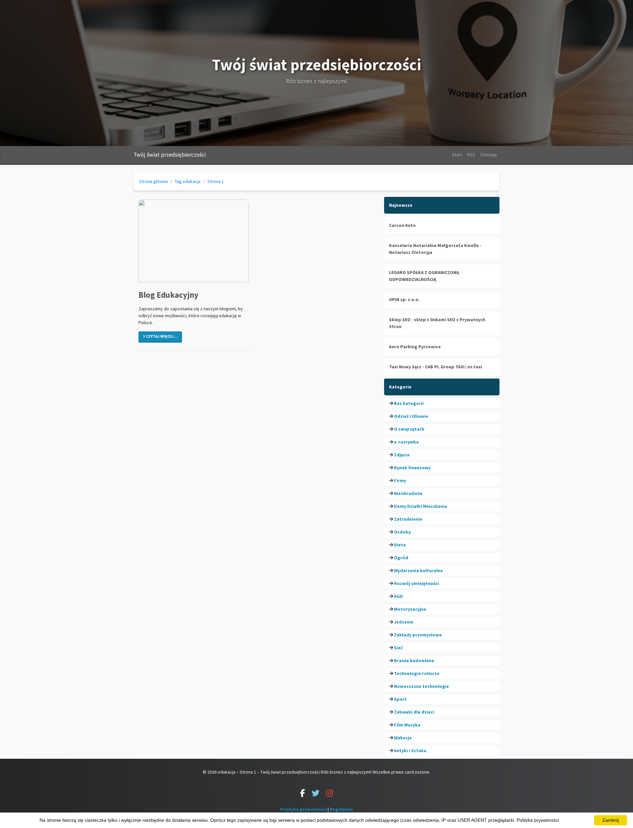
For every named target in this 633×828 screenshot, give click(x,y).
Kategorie (400, 387)
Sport (400, 699)
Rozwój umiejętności (416, 583)
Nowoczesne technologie (421, 686)
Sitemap (488, 155)
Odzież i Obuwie (411, 416)
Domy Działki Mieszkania (420, 506)
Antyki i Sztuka (410, 750)
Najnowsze (400, 205)
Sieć (398, 648)
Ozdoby (402, 532)
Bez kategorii (409, 403)
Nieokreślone (408, 493)
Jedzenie (403, 622)
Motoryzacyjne (410, 609)
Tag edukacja (187, 181)
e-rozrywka (406, 442)
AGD (398, 596)
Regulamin (341, 809)
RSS (471, 155)
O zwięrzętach (409, 429)
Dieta (400, 545)
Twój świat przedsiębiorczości (170, 154)
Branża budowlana (414, 660)
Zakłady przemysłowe (418, 635)
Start (457, 155)
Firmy (400, 480)
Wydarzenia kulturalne (418, 570)
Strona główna (153, 181)
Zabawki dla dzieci (414, 712)
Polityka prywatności (303, 809)
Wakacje (403, 738)
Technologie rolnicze (416, 673)
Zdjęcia (401, 455)
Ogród (401, 558)
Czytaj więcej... (161, 336)
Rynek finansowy (412, 468)
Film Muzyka (407, 725)
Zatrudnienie (408, 519)
